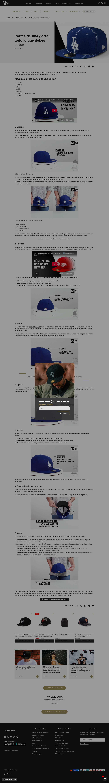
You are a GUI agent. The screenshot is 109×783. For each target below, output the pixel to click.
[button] (9, 779)
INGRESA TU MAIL (46, 404)
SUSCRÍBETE (63, 413)
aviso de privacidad (66, 416)
